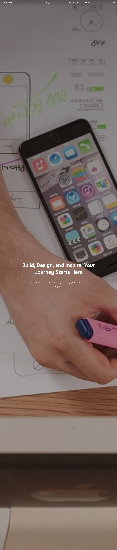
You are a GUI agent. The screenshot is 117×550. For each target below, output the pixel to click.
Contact (106, 3)
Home (42, 3)
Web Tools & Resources (90, 3)
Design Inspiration (51, 3)
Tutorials (79, 3)
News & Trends (61, 3)
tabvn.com (6, 3)
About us (100, 3)
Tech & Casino (71, 3)
